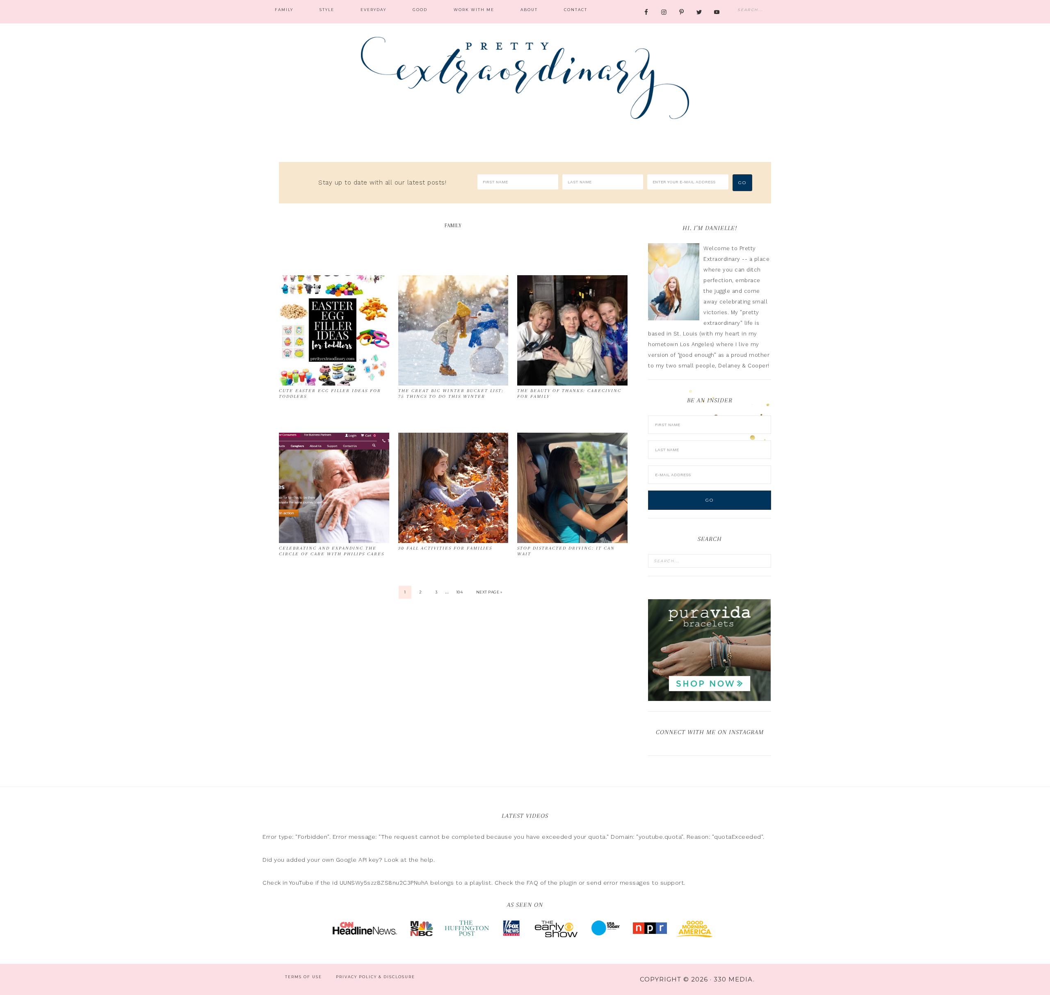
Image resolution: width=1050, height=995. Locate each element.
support (672, 882)
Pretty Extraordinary (525, 78)
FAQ (533, 882)
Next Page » (489, 592)
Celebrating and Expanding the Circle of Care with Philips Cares (331, 551)
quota (597, 836)
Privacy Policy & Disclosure (375, 976)
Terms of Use (303, 976)
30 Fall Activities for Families (445, 548)
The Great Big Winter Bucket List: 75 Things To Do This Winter (451, 393)
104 (460, 592)
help (427, 859)
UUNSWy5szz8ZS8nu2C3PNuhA (384, 882)
